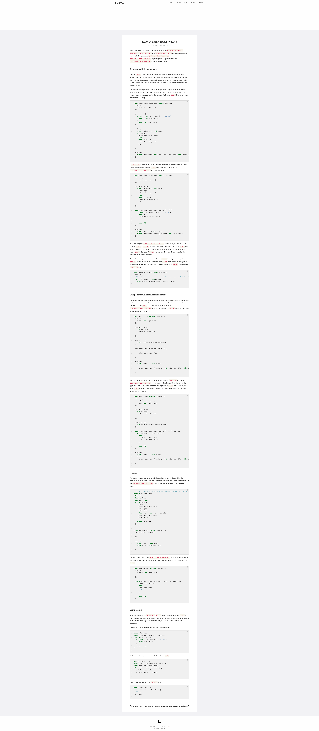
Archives (178, 2)
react (131, 702)
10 (131, 122)
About (201, 2)
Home (171, 2)
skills (156, 45)
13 (131, 129)
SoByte (119, 2)
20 (131, 144)
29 (131, 236)
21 (131, 146)
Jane (168, 726)
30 (131, 238)
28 (131, 234)
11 (131, 124)
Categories (193, 2)
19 (131, 142)
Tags (185, 2)
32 (131, 463)
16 (131, 135)
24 (131, 152)
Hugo (158, 726)
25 (131, 154)
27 (131, 159)
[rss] (159, 721)
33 (131, 465)
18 (131, 139)
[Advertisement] (159, 17)
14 (131, 131)
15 (131, 133)
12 (131, 127)
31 (131, 461)
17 (131, 137)
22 (131, 148)
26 (131, 157)
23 (131, 150)
